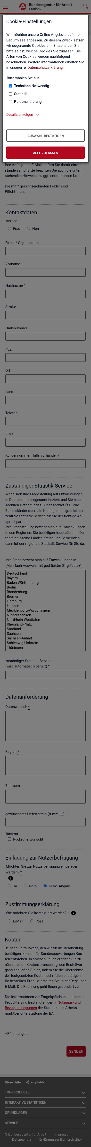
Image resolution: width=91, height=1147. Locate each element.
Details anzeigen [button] (19, 114)
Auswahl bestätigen (45, 136)
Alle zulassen (45, 153)
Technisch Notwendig (31, 86)
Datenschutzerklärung (45, 67)
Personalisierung (28, 101)
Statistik (21, 94)
